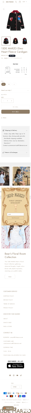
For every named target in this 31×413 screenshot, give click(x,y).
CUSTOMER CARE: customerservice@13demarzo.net (12, 342)
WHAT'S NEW (7, 322)
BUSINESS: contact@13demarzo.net (13, 337)
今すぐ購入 (15, 112)
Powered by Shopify (16, 399)
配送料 (5, 58)
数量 (2, 97)
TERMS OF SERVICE (9, 304)
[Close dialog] (15, 221)
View (9, 277)
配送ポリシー (25, 402)
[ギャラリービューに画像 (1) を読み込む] (6, 41)
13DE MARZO (9, 399)
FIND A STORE (7, 326)
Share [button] (4, 118)
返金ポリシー (26, 399)
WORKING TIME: (8, 347)
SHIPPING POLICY (8, 296)
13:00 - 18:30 (7, 351)
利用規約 (18, 402)
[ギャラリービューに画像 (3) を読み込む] (25, 41)
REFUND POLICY (8, 300)
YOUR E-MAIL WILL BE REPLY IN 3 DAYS (14, 355)
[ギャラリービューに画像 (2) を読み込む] (15, 41)
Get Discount (15, 218)
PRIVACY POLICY (8, 308)
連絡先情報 (16, 405)
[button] (3, 2)
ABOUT (5, 319)
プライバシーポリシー (10, 402)
